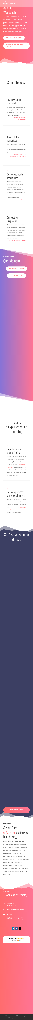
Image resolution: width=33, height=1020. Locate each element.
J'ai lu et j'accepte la (16, 998)
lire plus (7, 324)
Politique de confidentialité (16, 1018)
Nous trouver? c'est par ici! (15, 909)
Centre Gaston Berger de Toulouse (15, 350)
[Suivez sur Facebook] (16, 928)
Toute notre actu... (16, 275)
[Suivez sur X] (20, 928)
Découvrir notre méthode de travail (16, 45)
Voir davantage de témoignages (16, 810)
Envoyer (20, 1002)
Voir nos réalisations (14, 38)
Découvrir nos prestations (17, 240)
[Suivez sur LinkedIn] (13, 928)
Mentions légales (22, 1016)
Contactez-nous (10, 1016)
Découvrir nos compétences (17, 200)
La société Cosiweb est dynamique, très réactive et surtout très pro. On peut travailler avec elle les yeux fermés (16, 615)
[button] (16, 939)
